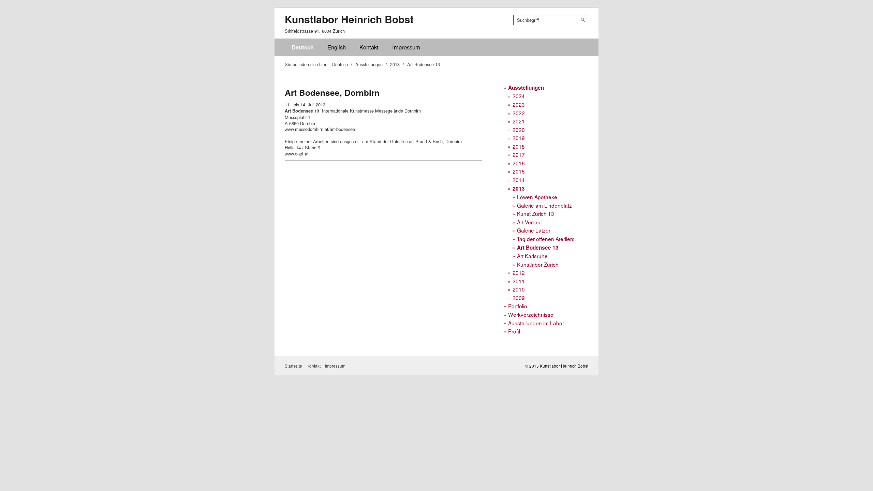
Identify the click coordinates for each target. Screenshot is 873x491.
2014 (519, 179)
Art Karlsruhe (532, 255)
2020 (519, 129)
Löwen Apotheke (537, 196)
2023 (519, 104)
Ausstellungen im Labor (536, 323)
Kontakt (369, 47)
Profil (514, 331)
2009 (519, 297)
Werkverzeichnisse (530, 314)
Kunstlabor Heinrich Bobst (349, 19)
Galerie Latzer (533, 230)
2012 (519, 272)
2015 (519, 171)
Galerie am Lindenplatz (544, 205)
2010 (519, 289)
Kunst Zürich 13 (535, 213)
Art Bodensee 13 (538, 247)
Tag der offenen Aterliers (546, 238)
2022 (519, 113)
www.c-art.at (297, 153)
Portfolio (517, 306)
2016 (519, 163)
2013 (519, 188)
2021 (519, 121)
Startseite (293, 366)
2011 (519, 281)
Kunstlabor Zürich (538, 264)
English (336, 47)
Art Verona (529, 222)
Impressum (406, 47)
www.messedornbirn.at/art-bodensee (320, 129)
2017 (519, 154)
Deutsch (303, 47)
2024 (519, 96)
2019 (519, 138)
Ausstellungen (526, 87)
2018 (519, 146)
